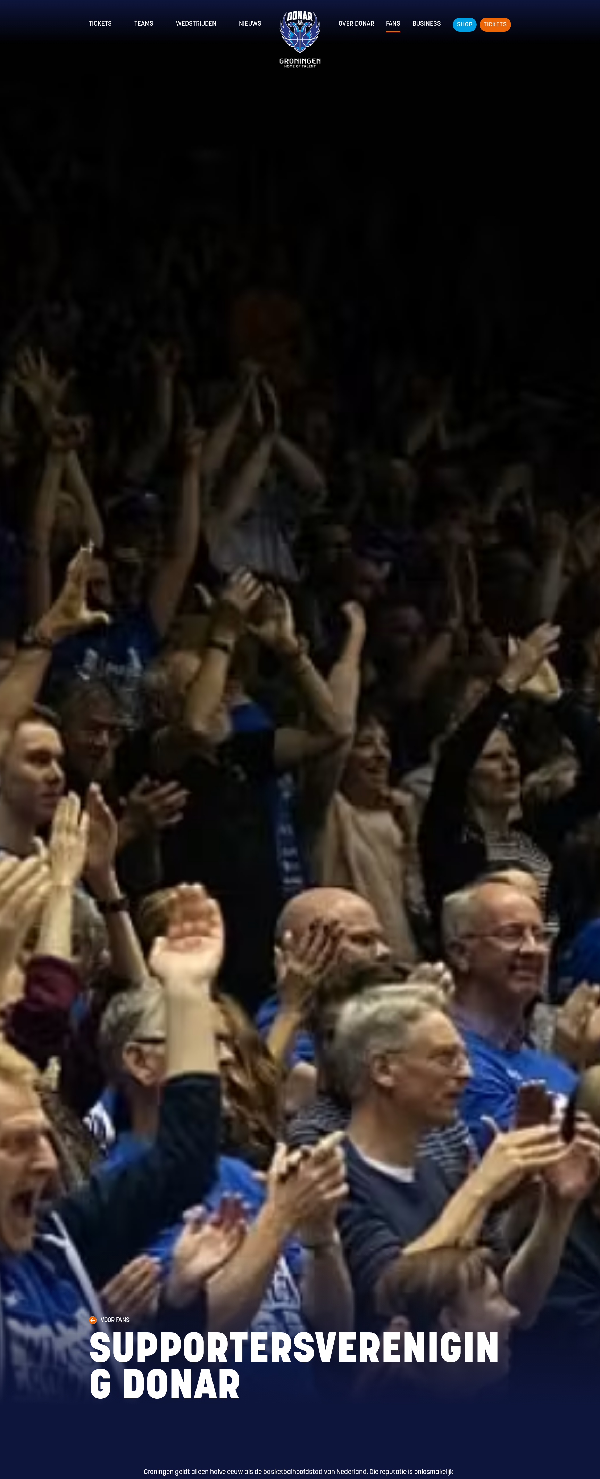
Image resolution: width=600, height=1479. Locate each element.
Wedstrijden (196, 24)
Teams (143, 24)
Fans (393, 24)
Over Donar (356, 24)
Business (426, 24)
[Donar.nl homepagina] (300, 39)
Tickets (100, 24)
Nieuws (250, 24)
